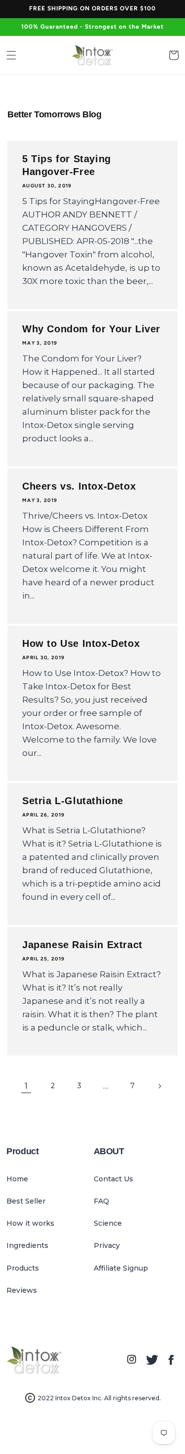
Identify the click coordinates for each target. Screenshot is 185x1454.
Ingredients (27, 1245)
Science (108, 1223)
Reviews (21, 1290)
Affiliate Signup (121, 1268)
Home (17, 1178)
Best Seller (25, 1201)
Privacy (107, 1245)
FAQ (101, 1201)
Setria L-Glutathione (72, 800)
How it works (30, 1223)
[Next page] (159, 1086)
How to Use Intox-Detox (81, 643)
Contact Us (113, 1178)
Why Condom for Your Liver (91, 328)
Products (22, 1268)
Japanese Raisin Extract (82, 944)
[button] (11, 55)
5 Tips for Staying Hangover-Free (66, 165)
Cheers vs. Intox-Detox (79, 486)
